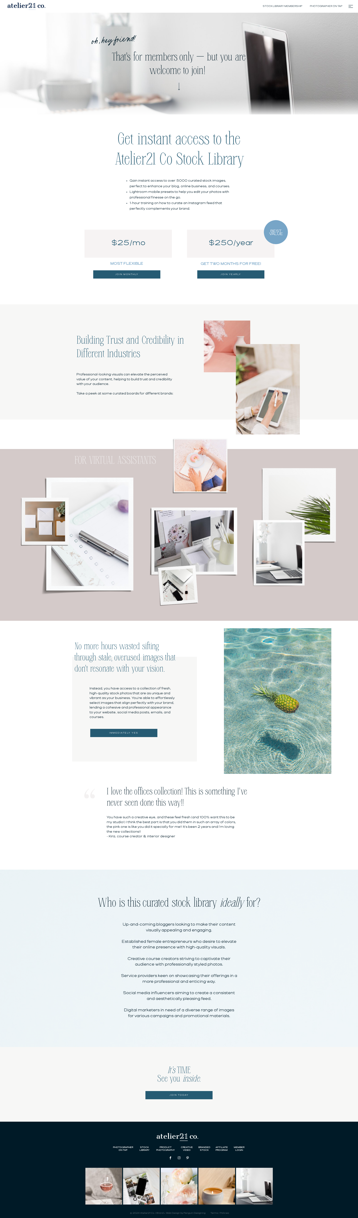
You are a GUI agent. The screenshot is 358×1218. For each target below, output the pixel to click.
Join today (179, 1095)
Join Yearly (231, 274)
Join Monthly (127, 274)
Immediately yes (123, 733)
